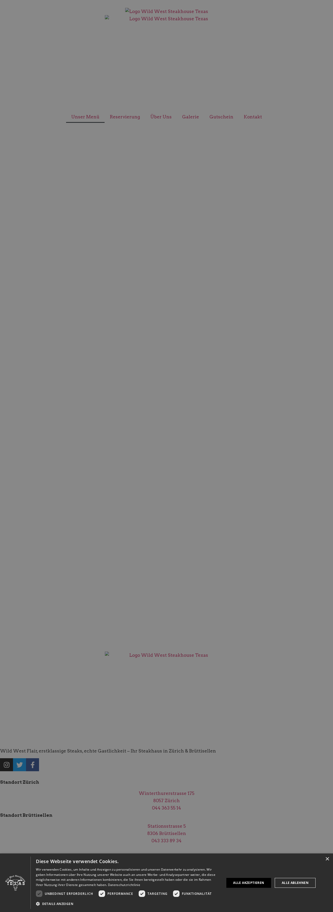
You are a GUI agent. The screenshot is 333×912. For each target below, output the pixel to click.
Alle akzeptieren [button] (248, 883)
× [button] (327, 859)
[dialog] (166, 882)
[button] (127, 904)
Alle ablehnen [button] (295, 883)
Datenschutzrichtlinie (124, 885)
